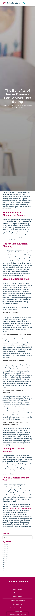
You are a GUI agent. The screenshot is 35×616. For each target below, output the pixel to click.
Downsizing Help (17, 604)
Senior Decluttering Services (17, 607)
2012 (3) (5, 573)
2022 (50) (5, 552)
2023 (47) (5, 550)
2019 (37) (5, 559)
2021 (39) (5, 554)
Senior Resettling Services (17, 600)
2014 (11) (5, 569)
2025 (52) (5, 546)
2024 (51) (5, 548)
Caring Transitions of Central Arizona (20, 508)
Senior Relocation (17, 589)
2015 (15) (5, 567)
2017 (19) (5, 563)
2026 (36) (5, 544)
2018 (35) (5, 561)
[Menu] (29, 3)
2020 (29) (5, 556)
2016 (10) (5, 565)
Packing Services (17, 596)
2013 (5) (5, 571)
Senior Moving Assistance (17, 593)
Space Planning (17, 611)
